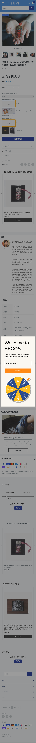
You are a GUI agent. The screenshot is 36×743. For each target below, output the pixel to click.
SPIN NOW (18, 371)
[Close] (32, 338)
